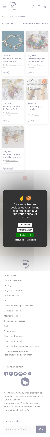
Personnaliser (25, 230)
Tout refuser (25, 225)
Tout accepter (26, 235)
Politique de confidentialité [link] (25, 240)
